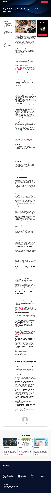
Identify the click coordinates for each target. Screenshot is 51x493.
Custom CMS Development (22, 475)
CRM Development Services (7, 471)
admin (5, 11)
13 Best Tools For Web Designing (8, 24)
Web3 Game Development (22, 474)
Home (12, 1)
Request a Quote (44, 1)
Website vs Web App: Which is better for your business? (39, 450)
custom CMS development (25, 140)
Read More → (6, 454)
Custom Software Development (8, 476)
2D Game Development (22, 470)
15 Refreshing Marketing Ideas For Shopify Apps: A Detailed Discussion (25, 450)
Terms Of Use (19, 491)
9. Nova (6, 34)
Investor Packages (43, 474)
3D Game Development (22, 471)
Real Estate (32, 473)
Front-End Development (19, 309)
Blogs (32, 1)
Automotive (32, 470)
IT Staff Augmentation (6, 478)
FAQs (5, 46)
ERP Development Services (7, 473)
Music (32, 476)
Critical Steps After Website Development (8, 45)
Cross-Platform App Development (8, 474)
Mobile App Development (7, 470)
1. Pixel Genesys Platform (8, 25)
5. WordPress (7, 30)
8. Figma (6, 33)
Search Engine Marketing (22, 476)
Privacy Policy (24, 491)
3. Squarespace (7, 27)
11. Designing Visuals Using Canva (8, 38)
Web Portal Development (19, 308)
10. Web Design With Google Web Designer (8, 36)
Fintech (32, 481)
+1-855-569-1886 (6, 487)
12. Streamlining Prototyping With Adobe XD (9, 40)
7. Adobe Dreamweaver (8, 32)
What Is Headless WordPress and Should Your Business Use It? (10, 450)
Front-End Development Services (8, 477)
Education (32, 471)
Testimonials (27, 1)
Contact (36, 1)
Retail (32, 477)
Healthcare (32, 475)
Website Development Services (22, 478)
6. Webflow (6, 31)
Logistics (32, 474)
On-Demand (33, 478)
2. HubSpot (6, 26)
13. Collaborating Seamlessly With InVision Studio (8, 42)
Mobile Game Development (22, 473)
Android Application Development (8, 475)
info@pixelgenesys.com (13, 487)
